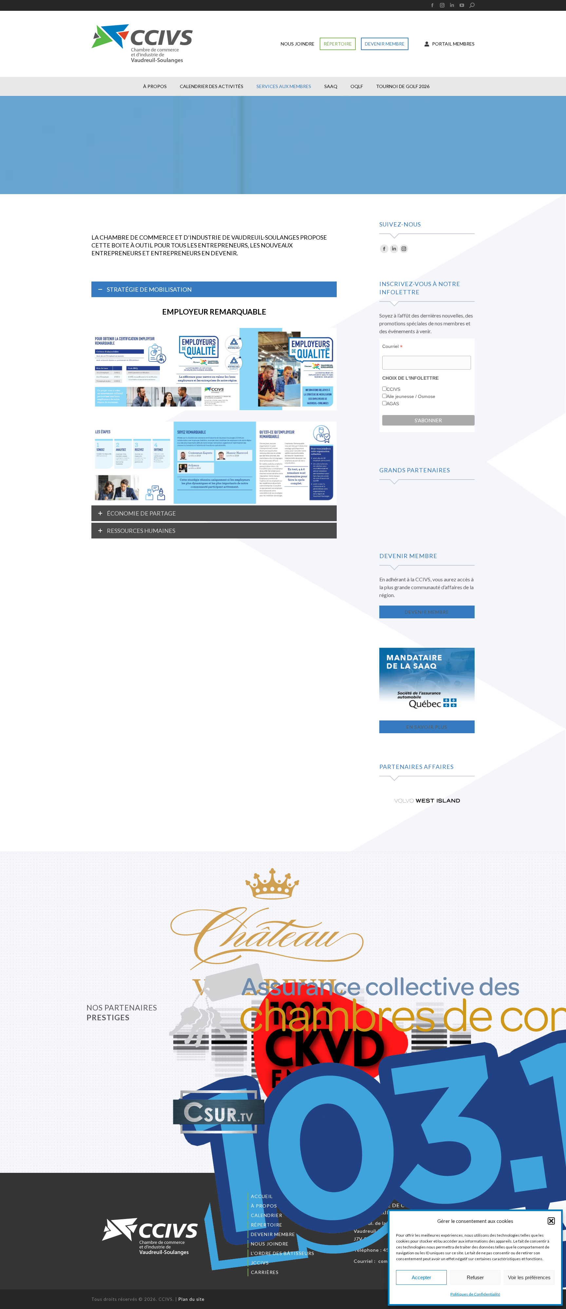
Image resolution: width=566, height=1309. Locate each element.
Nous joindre (270, 1243)
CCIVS (393, 389)
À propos (264, 1206)
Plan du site (191, 1299)
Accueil (262, 1196)
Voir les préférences (529, 1277)
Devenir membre (273, 1234)
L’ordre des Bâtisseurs (282, 1253)
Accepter (421, 1277)
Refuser (475, 1277)
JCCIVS (260, 1262)
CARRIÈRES (265, 1272)
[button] (551, 1221)
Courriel (392, 346)
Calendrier (266, 1215)
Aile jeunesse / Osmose (411, 396)
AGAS (393, 403)
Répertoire (266, 1224)
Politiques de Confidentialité (475, 1294)
